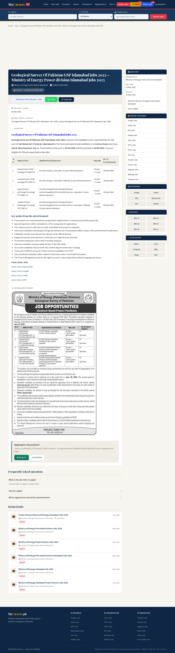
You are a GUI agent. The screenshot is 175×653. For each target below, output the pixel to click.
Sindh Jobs (132, 125)
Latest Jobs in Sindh (19, 275)
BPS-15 (155, 224)
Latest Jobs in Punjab (20, 271)
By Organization (134, 649)
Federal (156, 204)
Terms (158, 649)
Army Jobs (132, 140)
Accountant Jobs (143, 639)
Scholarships (123, 649)
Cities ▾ (76, 4)
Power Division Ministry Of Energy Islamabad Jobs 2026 (43, 515)
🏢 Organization (120, 12)
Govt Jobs (55, 4)
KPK (136, 198)
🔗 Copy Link (66, 99)
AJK (136, 204)
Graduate (136, 249)
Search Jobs (158, 16)
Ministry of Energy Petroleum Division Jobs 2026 (40, 528)
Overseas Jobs (133, 179)
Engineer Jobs (133, 170)
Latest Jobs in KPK (19, 280)
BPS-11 (155, 229)
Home (46, 4)
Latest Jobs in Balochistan (22, 266)
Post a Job (148, 4)
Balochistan (156, 198)
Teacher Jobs (133, 160)
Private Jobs (114, 649)
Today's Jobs (123, 4)
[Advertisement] (87, 48)
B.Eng (137, 255)
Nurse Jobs (141, 631)
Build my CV (21, 457)
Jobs (16, 26)
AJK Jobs (74, 635)
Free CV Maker (133, 109)
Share (53, 99)
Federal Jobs (132, 135)
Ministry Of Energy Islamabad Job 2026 (35, 569)
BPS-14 (136, 229)
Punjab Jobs (132, 121)
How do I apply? (15, 491)
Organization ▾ (101, 4)
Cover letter (37, 457)
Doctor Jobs (132, 165)
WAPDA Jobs (109, 639)
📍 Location (83, 12)
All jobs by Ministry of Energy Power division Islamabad (144, 102)
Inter (156, 244)
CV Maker (136, 4)
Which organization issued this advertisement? (29, 497)
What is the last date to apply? (22, 479)
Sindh (156, 193)
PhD (155, 255)
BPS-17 (136, 218)
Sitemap (98, 649)
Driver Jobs (141, 635)
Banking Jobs (133, 174)
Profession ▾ (87, 4)
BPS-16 (155, 218)
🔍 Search (12, 12)
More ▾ (112, 4)
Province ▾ (66, 4)
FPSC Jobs (132, 145)
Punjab (136, 193)
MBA (156, 249)
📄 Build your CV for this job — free (28, 99)
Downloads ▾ (160, 4)
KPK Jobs (131, 130)
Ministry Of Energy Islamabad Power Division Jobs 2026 (43, 582)
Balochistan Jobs (77, 631)
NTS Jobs (131, 155)
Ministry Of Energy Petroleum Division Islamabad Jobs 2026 (45, 555)
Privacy (164, 649)
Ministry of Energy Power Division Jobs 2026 (38, 542)
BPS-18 (136, 224)
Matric (136, 244)
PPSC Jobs (132, 150)
